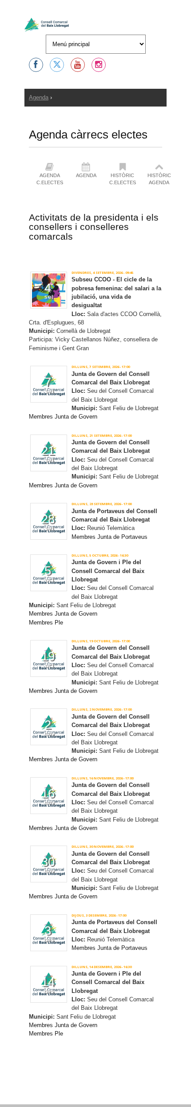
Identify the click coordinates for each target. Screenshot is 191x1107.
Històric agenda (159, 179)
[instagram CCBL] (99, 65)
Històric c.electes (122, 179)
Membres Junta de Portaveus (109, 537)
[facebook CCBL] (36, 65)
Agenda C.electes (49, 179)
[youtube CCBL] (78, 65)
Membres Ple (46, 622)
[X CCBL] (57, 65)
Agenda (38, 97)
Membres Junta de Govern (63, 416)
